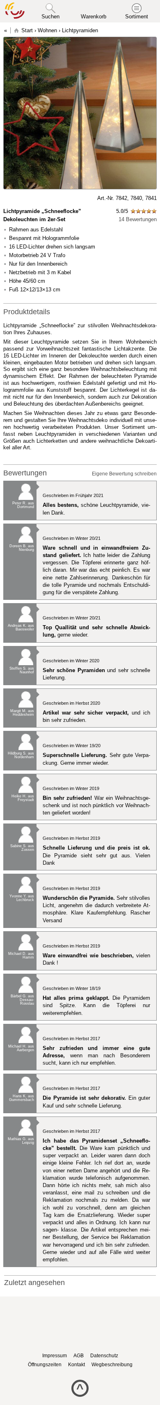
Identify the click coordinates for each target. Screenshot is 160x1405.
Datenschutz (104, 1355)
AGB (78, 1355)
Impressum (54, 1355)
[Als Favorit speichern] (7, 198)
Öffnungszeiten (45, 1364)
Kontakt (76, 1364)
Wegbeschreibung (112, 1364)
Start (27, 30)
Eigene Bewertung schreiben (124, 474)
